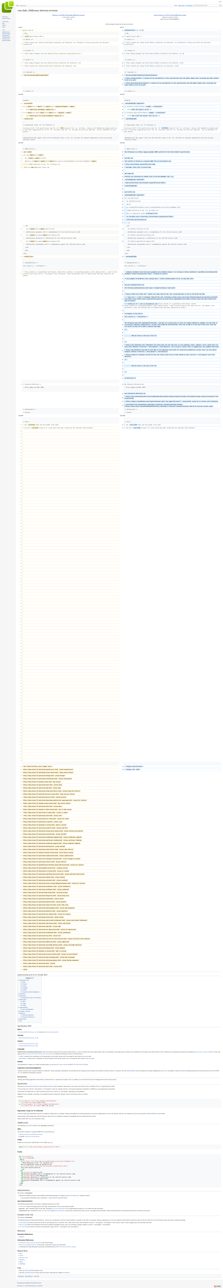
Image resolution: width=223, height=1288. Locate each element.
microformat (50, 1086)
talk (68, 17)
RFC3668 (84, 1064)
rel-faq (41, 1270)
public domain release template (203, 1052)
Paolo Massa (45, 1210)
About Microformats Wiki (30, 1285)
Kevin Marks (22, 1038)
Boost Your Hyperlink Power (27, 1244)
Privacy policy (20, 1285)
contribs (72, 17)
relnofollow (22, 1263)
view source (80, 15)
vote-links (36, 1276)
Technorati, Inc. (32, 1032)
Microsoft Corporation (51, 1032)
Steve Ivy (75, 1195)
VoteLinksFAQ (130, 1070)
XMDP (30, 1125)
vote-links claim (57, 1208)
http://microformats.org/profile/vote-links (30, 1134)
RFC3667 (76, 1064)
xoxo (20, 1253)
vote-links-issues (29, 1272)
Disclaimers (40, 1285)
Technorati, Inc (32, 1043)
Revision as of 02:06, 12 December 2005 (64, 15)
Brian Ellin (65, 1208)
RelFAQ (184, 1070)
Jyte (85, 1208)
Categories (21, 1276)
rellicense (22, 1259)
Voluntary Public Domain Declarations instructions (38, 1053)
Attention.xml (23, 1257)
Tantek (21, 1056)
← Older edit (68, 19)
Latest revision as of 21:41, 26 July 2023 (166, 15)
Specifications (29, 1276)
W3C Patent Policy (61, 1064)
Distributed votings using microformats (30, 1242)
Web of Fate (22, 1224)
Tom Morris (22, 1226)
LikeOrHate (22, 1222)
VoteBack (68, 1195)
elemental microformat (32, 1086)
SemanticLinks (59, 1210)
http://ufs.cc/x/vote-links (31, 1136)
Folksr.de (21, 1206)
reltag (21, 1261)
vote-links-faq (25, 1270)
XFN (20, 1255)
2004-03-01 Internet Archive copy (65, 1246)
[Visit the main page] (8, 7)
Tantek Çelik (22, 1032)
